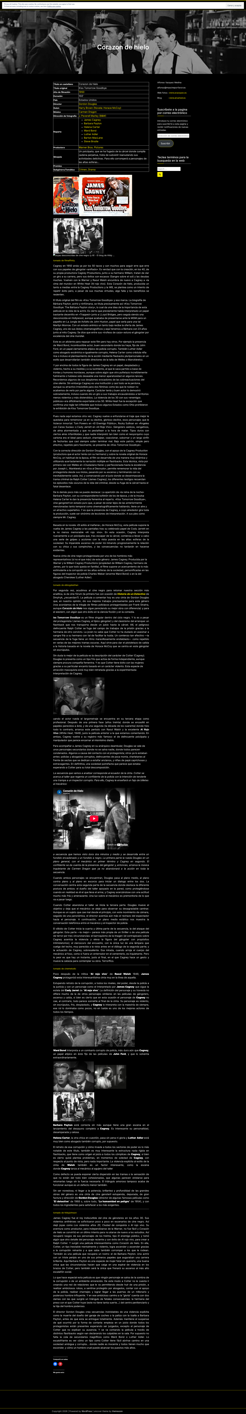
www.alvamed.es (177, 98)
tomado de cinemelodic (64, 968)
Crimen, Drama (87, 169)
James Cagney (92, 119)
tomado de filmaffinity (64, 260)
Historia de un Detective (131, 593)
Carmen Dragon (88, 111)
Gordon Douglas (88, 103)
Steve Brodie (91, 141)
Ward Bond (90, 130)
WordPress (87, 1411)
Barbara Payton (93, 123)
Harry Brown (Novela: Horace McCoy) (100, 107)
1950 (81, 92)
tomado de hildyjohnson (65, 1212)
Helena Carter (92, 127)
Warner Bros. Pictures (91, 147)
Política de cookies (54, 6)
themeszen (117, 1411)
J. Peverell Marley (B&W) (92, 115)
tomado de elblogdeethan (65, 585)
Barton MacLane (93, 137)
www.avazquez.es (178, 92)
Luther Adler (91, 134)
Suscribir (165, 143)
